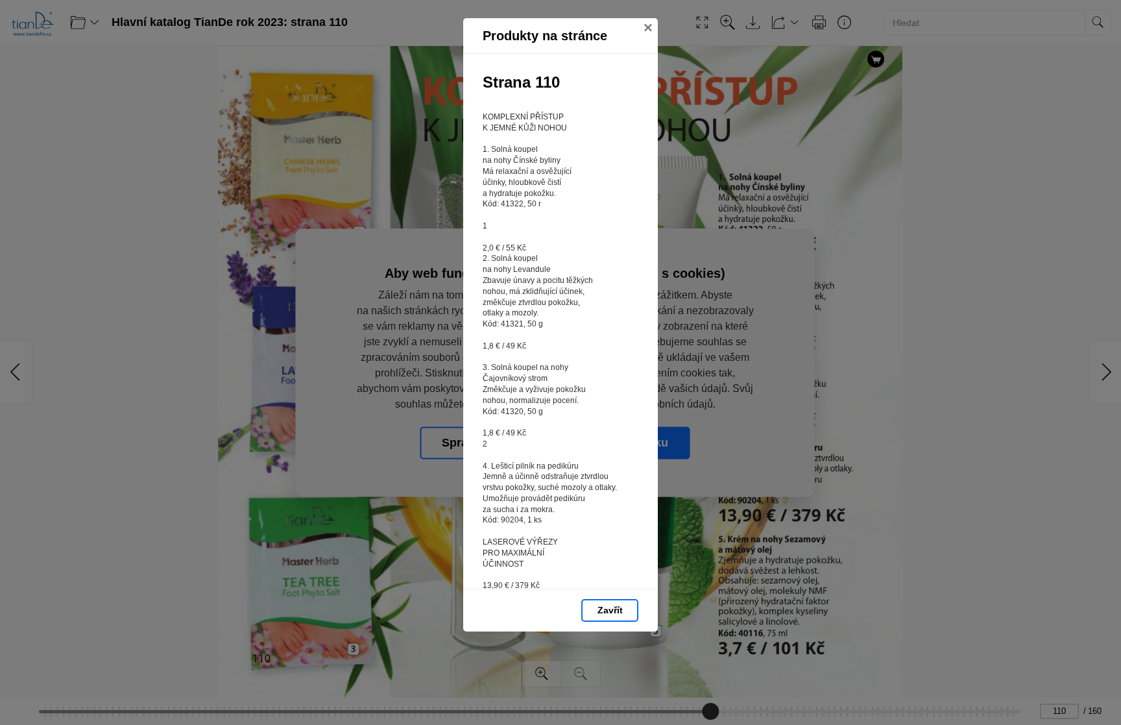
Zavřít (610, 610)
